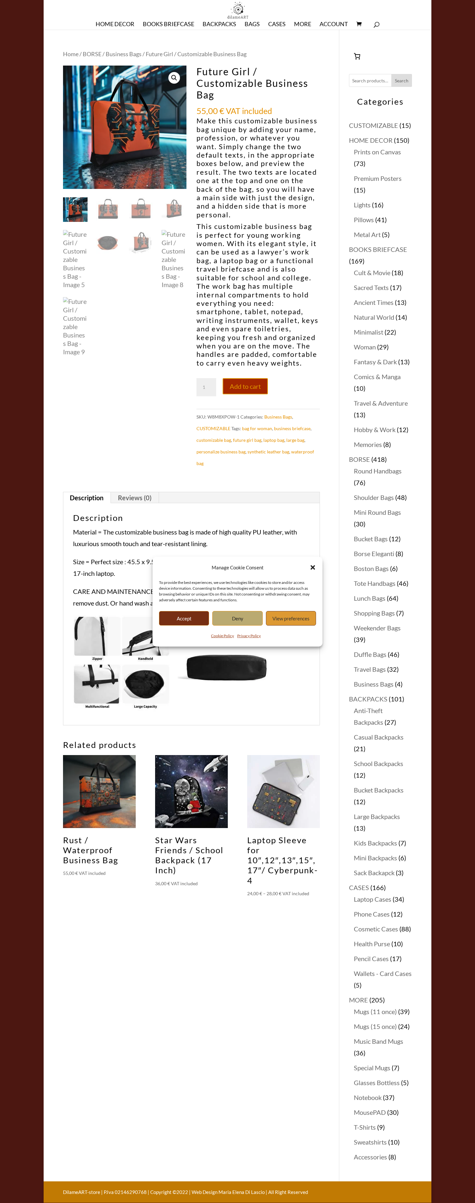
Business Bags (124, 53)
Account (334, 24)
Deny (237, 618)
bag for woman (257, 428)
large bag (295, 440)
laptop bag (273, 440)
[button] (313, 567)
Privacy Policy (249, 635)
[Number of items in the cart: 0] (357, 56)
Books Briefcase (168, 24)
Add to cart (245, 386)
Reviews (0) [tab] (135, 498)
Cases (277, 24)
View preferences (291, 618)
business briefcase (292, 428)
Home (71, 53)
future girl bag (247, 440)
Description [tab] (86, 498)
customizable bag (213, 440)
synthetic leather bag (268, 451)
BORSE (92, 53)
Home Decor (115, 24)
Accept (184, 618)
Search (401, 80)
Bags (252, 24)
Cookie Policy (222, 635)
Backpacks (219, 24)
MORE (302, 24)
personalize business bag (221, 451)
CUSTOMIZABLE (213, 428)
